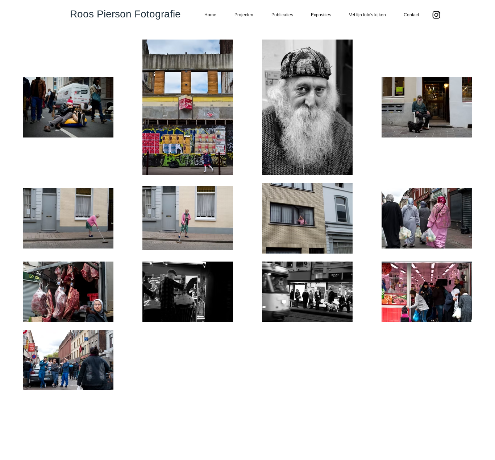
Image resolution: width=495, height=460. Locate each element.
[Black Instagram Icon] (436, 15)
